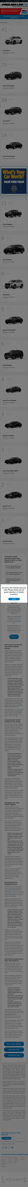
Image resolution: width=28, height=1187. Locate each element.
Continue (14, 599)
